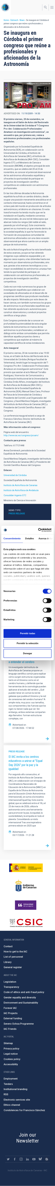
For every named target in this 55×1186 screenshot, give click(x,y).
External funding (13, 1018)
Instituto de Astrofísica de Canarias (20, 485)
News (22, 20)
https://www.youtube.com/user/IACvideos (34, 1159)
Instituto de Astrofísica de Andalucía (21, 490)
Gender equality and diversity (20, 997)
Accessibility (11, 1064)
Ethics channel (12, 1104)
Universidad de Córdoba (15, 475)
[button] (27, 95)
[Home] (5, 7)
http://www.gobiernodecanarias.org (26, 886)
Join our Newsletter (27, 1138)
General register (13, 967)
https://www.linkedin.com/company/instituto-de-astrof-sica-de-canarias (27, 1159)
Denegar (27, 653)
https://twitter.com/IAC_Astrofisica (8, 1159)
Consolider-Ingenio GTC (15, 495)
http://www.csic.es (26, 923)
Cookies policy (12, 1059)
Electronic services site (17, 1099)
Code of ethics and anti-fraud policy (24, 992)
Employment (11, 1078)
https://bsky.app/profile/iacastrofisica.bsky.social (40, 1159)
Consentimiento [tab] (12, 538)
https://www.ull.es (26, 905)
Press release (17, 513)
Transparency (11, 987)
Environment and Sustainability (21, 1002)
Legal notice (11, 1053)
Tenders (8, 1084)
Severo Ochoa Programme (19, 1023)
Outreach (14, 20)
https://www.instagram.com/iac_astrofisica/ (21, 1159)
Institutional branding (15, 1089)
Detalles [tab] (29, 538)
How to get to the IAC (15, 951)
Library (7, 962)
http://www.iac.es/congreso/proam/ (21, 435)
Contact (8, 946)
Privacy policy (11, 1048)
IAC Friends (10, 1028)
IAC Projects (11, 1013)
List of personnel (13, 956)
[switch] (47, 600)
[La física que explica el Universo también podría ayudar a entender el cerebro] (47, 739)
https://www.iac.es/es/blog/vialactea (47, 1159)
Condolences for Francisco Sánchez (24, 1110)
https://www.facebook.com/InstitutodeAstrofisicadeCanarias (14, 1159)
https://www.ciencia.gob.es (26, 867)
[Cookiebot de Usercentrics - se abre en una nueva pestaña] (38, 530)
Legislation (10, 981)
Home (6, 20)
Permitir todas (27, 633)
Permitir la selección (27, 643)
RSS (6, 1094)
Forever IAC (10, 1008)
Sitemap (8, 1043)
